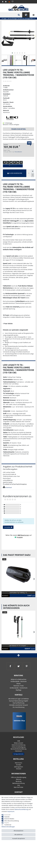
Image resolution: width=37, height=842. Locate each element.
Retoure (18, 779)
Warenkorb (26, 15)
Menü (33, 14)
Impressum (18, 751)
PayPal (7, 823)
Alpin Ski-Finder (18, 787)
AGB (18, 741)
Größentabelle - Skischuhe (19, 681)
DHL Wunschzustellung (12, 821)
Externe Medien (9, 819)
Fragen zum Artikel (18, 129)
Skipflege (18, 690)
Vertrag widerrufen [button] (19, 754)
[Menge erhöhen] (32, 171)
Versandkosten (18, 151)
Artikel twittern (11, 162)
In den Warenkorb (15, 173)
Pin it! (14, 162)
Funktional (8, 825)
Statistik (7, 817)
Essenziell (7, 815)
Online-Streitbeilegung (18, 747)
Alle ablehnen (18, 834)
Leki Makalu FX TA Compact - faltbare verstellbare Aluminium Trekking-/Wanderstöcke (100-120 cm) (18, 648)
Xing (21, 162)
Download (8, 487)
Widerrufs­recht (18, 743)
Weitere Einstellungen (8, 827)
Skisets (18, 683)
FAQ (18, 785)
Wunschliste (13, 165)
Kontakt (18, 765)
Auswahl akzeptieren (18, 838)
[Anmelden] (3, 1)
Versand (18, 769)
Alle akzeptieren (18, 831)
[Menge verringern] (32, 175)
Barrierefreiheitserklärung (18, 749)
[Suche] (19, 15)
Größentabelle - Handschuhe (18, 688)
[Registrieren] (6, 1)
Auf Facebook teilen (4, 162)
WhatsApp (7, 162)
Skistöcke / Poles (18, 686)
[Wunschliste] (12, 1)
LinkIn (17, 162)
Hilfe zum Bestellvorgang (18, 777)
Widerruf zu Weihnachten (18, 679)
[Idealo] (18, 721)
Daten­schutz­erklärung (18, 745)
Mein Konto (18, 763)
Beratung (18, 781)
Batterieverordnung (18, 783)
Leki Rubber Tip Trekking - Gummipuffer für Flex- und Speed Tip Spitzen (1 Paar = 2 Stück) (17, 595)
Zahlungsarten (18, 767)
